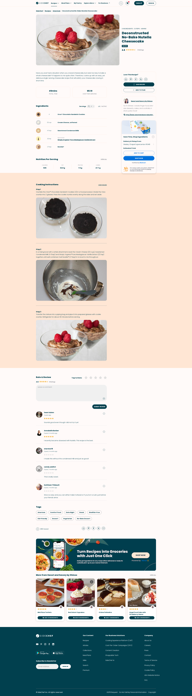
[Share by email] (146, 79)
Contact (147, 655)
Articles (85, 645)
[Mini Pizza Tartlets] (50, 600)
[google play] (43, 653)
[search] (121, 3)
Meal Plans (87, 655)
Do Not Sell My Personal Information (133, 692)
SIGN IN (151, 3)
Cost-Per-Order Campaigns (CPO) (118, 645)
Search (85, 665)
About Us (147, 640)
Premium (86, 670)
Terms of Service (150, 660)
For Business (103, 3)
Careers (147, 645)
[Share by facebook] (136, 79)
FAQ (145, 680)
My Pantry (78, 3)
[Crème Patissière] (111, 600)
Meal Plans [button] (65, 3)
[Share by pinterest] (131, 79)
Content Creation (112, 650)
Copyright (152, 692)
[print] (126, 79)
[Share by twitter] (141, 79)
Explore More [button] (89, 3)
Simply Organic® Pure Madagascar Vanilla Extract (76, 140)
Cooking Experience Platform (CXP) (118, 640)
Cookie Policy (149, 670)
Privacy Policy (149, 665)
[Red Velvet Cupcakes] (81, 600)
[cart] (127, 3)
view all (153, 575)
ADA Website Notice (152, 675)
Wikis (84, 660)
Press (146, 650)
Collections (87, 650)
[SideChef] (44, 637)
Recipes (86, 640)
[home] (42, 3)
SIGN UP (139, 3)
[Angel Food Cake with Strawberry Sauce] (142, 600)
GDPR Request (112, 692)
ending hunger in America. (140, 169)
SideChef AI (109, 660)
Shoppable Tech (111, 655)
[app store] (58, 653)
